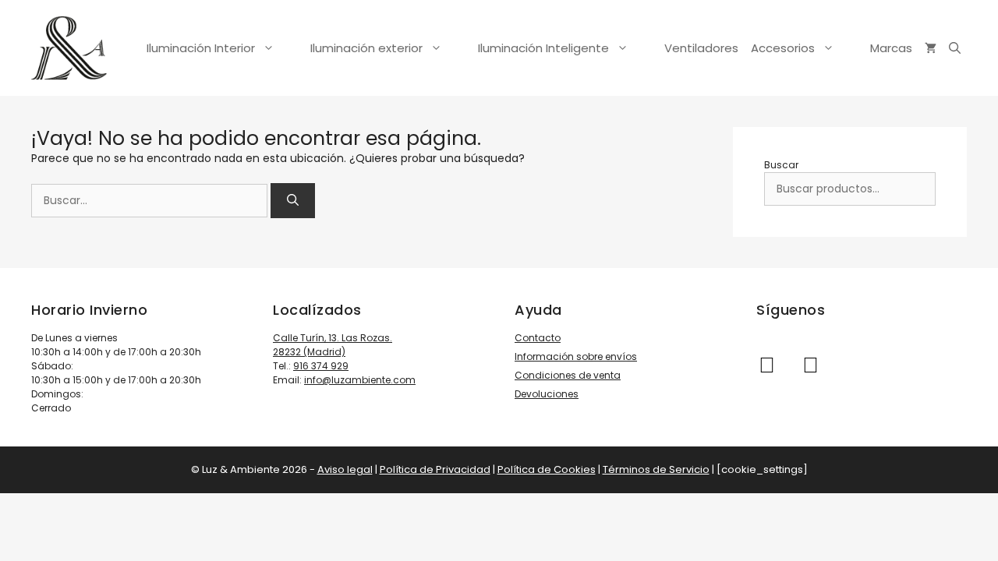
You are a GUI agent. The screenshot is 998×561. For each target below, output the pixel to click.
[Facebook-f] (810, 365)
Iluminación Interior (201, 48)
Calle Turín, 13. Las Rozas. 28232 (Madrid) (332, 344)
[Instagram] (766, 365)
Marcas (891, 48)
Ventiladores (701, 48)
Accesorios (783, 48)
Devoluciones (547, 393)
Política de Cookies (546, 469)
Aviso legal (345, 469)
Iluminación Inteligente (543, 48)
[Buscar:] (151, 200)
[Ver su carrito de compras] (930, 48)
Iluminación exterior (366, 48)
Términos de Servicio (656, 469)
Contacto (538, 337)
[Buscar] (293, 200)
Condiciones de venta (568, 375)
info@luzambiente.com (360, 379)
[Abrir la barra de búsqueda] (955, 48)
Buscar (781, 164)
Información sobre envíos (576, 356)
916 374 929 (321, 365)
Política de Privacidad (435, 469)
